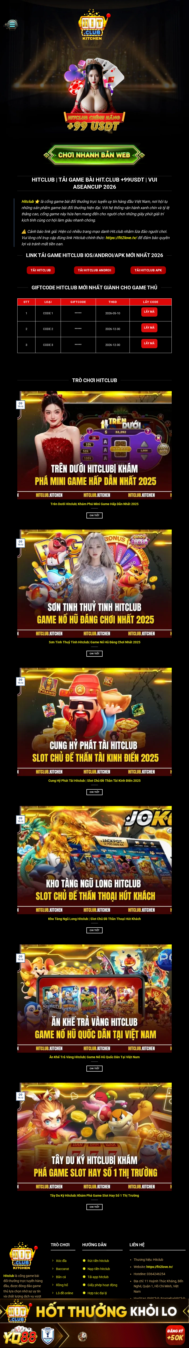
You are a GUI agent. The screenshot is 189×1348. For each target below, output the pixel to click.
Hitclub (27, 201)
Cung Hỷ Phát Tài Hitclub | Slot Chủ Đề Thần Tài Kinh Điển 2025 (94, 781)
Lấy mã (149, 311)
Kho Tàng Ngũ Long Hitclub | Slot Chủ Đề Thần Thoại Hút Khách (94, 919)
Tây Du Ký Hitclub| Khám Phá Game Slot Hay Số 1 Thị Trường (94, 1196)
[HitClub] (94, 25)
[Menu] (10, 25)
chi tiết (94, 515)
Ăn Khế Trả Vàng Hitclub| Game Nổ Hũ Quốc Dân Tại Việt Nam (94, 1057)
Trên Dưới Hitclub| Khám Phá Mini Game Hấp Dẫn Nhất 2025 (94, 504)
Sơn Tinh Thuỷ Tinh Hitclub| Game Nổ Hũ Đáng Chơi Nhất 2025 (94, 642)
